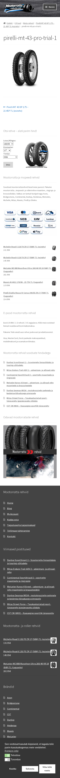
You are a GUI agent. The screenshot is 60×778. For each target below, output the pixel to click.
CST (9, 714)
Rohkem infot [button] (11, 751)
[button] (7, 755)
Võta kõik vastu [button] (47, 769)
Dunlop (10, 719)
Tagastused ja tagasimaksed (21, 525)
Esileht (10, 23)
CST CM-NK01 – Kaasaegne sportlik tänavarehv (28, 406)
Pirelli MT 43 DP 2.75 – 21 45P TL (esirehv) (16, 108)
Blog (9, 508)
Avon (9, 697)
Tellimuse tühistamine (18, 530)
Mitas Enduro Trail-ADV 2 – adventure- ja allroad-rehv (31, 370)
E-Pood (18, 23)
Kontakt (11, 536)
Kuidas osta (13, 519)
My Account (12, 514)
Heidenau (11, 725)
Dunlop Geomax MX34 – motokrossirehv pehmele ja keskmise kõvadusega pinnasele (30, 392)
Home (10, 502)
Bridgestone (13, 703)
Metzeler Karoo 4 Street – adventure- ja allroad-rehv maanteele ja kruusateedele (30, 384)
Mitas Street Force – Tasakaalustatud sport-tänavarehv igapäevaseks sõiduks (27, 399)
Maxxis (10, 731)
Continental (13, 708)
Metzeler (11, 736)
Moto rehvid (28, 23)
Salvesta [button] (30, 769)
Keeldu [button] (12, 769)
